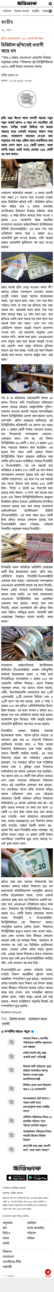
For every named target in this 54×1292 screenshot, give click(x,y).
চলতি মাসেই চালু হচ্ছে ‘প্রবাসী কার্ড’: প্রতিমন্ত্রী (34, 1055)
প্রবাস (6, 1238)
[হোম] (3, 30)
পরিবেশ (31, 1233)
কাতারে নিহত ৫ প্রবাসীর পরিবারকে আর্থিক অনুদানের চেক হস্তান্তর (37, 1042)
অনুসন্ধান (8, 1223)
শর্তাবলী (7, 1267)
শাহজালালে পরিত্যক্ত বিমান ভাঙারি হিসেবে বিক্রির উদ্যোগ (37, 1136)
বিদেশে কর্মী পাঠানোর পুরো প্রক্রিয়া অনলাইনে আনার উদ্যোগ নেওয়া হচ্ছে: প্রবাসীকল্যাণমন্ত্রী (37, 1073)
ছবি (5, 1228)
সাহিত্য (31, 1238)
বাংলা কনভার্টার (35, 1228)
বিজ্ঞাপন (7, 1252)
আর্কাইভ (31, 1223)
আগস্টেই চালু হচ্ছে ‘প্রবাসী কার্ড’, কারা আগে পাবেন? (36, 1148)
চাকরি (6, 1243)
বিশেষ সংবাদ (21, 11)
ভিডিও (6, 1233)
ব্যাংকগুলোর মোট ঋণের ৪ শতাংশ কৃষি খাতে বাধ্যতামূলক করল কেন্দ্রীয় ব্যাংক (36, 1105)
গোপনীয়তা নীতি (12, 1262)
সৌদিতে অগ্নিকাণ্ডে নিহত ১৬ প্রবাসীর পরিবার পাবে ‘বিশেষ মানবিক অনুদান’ (37, 1121)
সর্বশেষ (7, 11)
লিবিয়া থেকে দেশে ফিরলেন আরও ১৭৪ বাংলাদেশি (37, 1087)
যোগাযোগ (8, 1257)
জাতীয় (35, 11)
